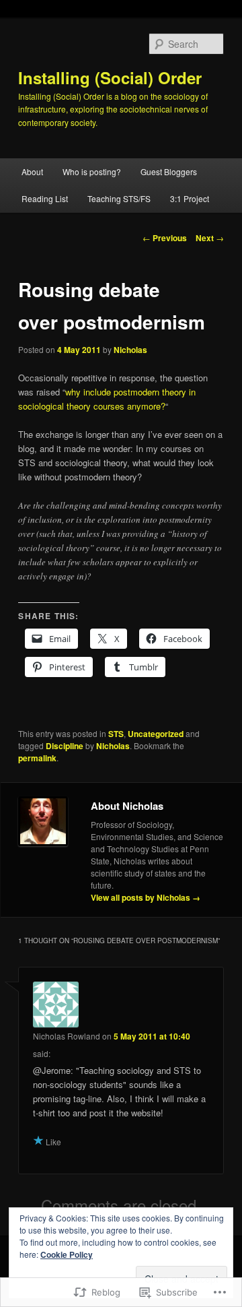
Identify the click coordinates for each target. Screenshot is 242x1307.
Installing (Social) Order (110, 77)
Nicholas (130, 350)
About (32, 171)
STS (116, 734)
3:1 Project (189, 198)
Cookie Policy (66, 1254)
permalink (37, 758)
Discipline (64, 746)
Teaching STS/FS (119, 198)
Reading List (45, 198)
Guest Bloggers (168, 171)
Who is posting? (92, 171)
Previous (165, 238)
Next (210, 238)
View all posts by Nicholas (145, 897)
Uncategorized (156, 734)
